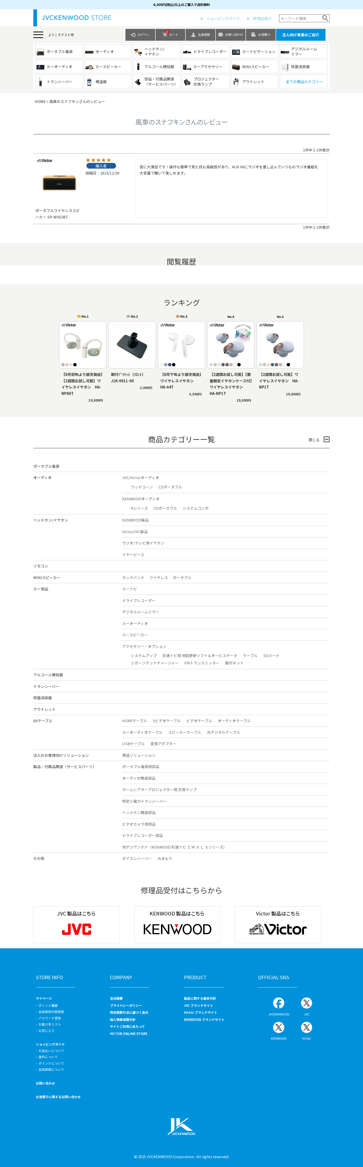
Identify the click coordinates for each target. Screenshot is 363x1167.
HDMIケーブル (134, 720)
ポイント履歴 (48, 1005)
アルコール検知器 (48, 674)
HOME (40, 101)
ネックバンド (133, 577)
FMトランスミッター (202, 662)
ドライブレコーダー (139, 600)
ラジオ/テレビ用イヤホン (143, 542)
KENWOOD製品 (135, 520)
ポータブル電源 (46, 466)
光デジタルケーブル (223, 732)
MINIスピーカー (46, 577)
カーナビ (129, 588)
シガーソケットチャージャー (155, 662)
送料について (48, 1056)
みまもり (165, 858)
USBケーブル (133, 743)
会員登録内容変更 (51, 1011)
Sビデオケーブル (167, 720)
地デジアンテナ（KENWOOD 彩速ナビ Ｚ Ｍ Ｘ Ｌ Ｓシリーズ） (174, 847)
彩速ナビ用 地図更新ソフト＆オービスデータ (199, 655)
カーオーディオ (135, 623)
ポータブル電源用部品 (140, 766)
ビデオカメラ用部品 (139, 824)
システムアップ (144, 655)
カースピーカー (135, 634)
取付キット (234, 662)
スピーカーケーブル (184, 732)
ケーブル (250, 655)
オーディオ (42, 477)
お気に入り (47, 1030)
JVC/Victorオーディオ (140, 477)
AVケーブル (42, 720)
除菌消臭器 (42, 697)
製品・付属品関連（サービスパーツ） (64, 766)
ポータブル (182, 577)
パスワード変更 (50, 1018)
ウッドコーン (142, 486)
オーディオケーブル (234, 720)
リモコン (40, 565)
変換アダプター (163, 743)
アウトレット (44, 709)
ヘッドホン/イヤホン (50, 520)
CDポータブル (170, 486)
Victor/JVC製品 (135, 531)
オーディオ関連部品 (138, 778)
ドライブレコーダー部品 (142, 835)
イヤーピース (133, 554)
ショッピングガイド (223, 18)
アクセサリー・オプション (144, 646)
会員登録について (51, 1069)
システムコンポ (196, 508)
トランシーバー (46, 686)
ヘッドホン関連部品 (139, 812)
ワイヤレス (158, 577)
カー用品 (40, 588)
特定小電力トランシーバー (144, 801)
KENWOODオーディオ (141, 498)
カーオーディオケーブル (142, 732)
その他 (38, 858)
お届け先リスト (50, 1024)
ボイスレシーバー (137, 858)
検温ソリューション (139, 755)
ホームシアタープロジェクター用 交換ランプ (159, 789)
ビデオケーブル (199, 720)
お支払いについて (51, 1050)
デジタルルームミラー (140, 611)
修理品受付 (262, 18)
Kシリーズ (139, 508)
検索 (325, 18)
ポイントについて (51, 1063)
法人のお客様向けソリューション (61, 755)
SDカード (271, 655)
